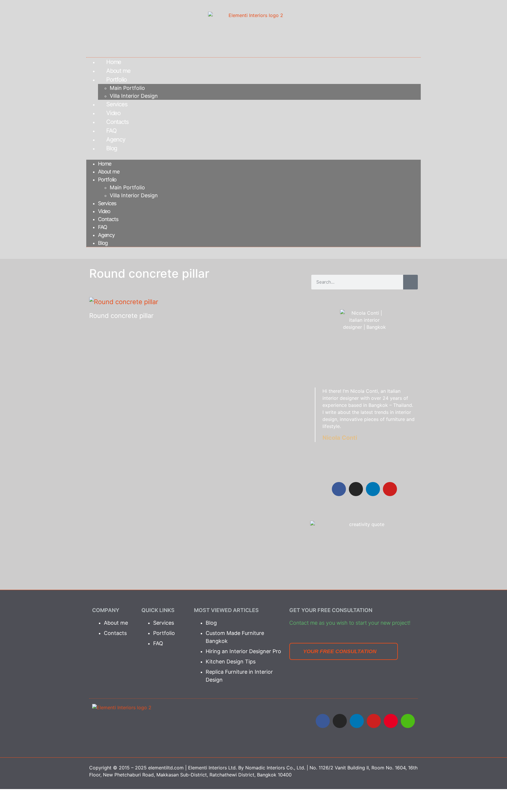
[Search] (410, 282)
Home (113, 61)
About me (118, 70)
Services (116, 104)
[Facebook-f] (339, 489)
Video (113, 113)
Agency (115, 139)
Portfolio (116, 79)
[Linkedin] (373, 489)
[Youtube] (374, 721)
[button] (253, 156)
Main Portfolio (127, 88)
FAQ (111, 130)
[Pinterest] (391, 721)
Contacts (117, 121)
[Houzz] (408, 721)
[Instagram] (356, 489)
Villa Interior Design (134, 96)
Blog (111, 148)
